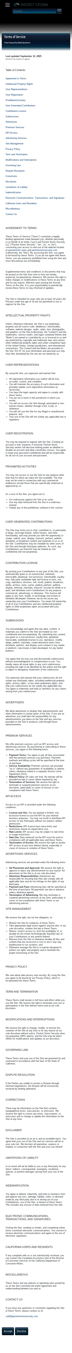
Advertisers (11, 121)
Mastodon (55, 1349)
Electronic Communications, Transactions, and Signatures (35, 198)
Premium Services (15, 127)
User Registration (14, 94)
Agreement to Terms (16, 78)
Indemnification (13, 192)
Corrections (11, 176)
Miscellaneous (13, 208)
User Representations (16, 89)
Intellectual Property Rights (19, 84)
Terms (11, 1349)
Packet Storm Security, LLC (42, 1352)
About (4, 1349)
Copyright (21, 1349)
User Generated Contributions (20, 105)
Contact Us (11, 214)
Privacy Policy (13, 149)
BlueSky (41, 1349)
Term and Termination (16, 154)
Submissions (12, 116)
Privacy (32, 1349)
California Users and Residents (21, 203)
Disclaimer (11, 181)
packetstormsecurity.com (44, 250)
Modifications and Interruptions (21, 160)
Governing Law (13, 165)
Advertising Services (16, 138)
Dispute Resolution (15, 171)
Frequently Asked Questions (19, 42)
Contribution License (16, 111)
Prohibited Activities (16, 100)
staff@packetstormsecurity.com (22, 1316)
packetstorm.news (17, 250)
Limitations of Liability (17, 187)
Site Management (14, 143)
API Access (12, 132)
